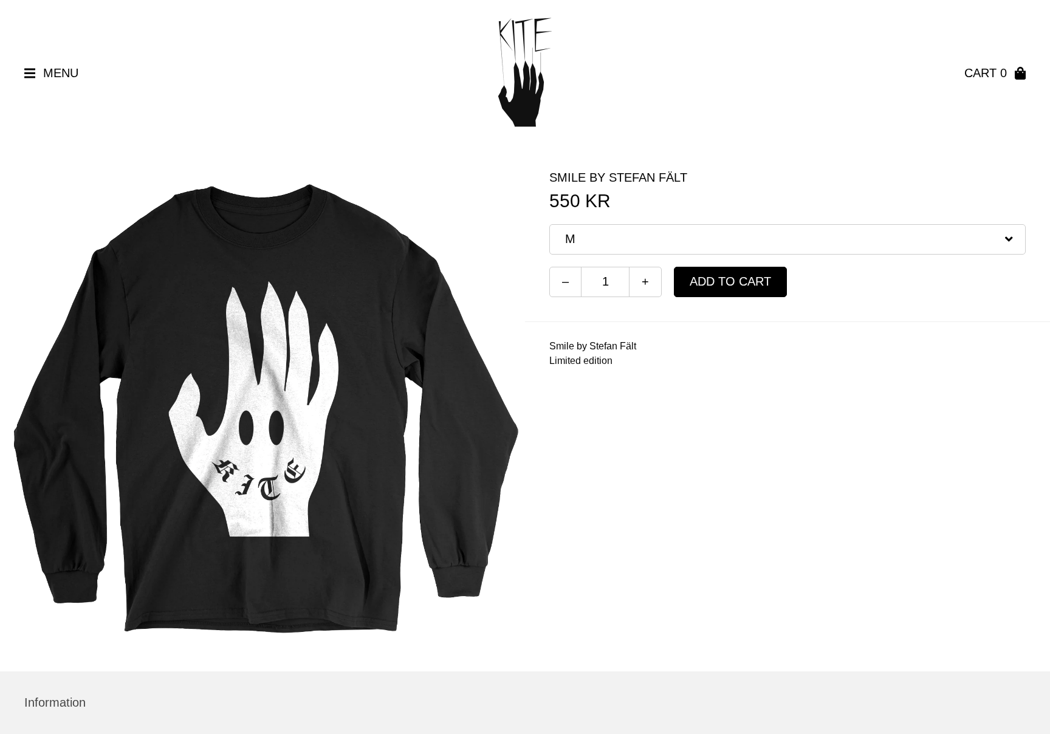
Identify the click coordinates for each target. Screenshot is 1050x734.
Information (55, 702)
